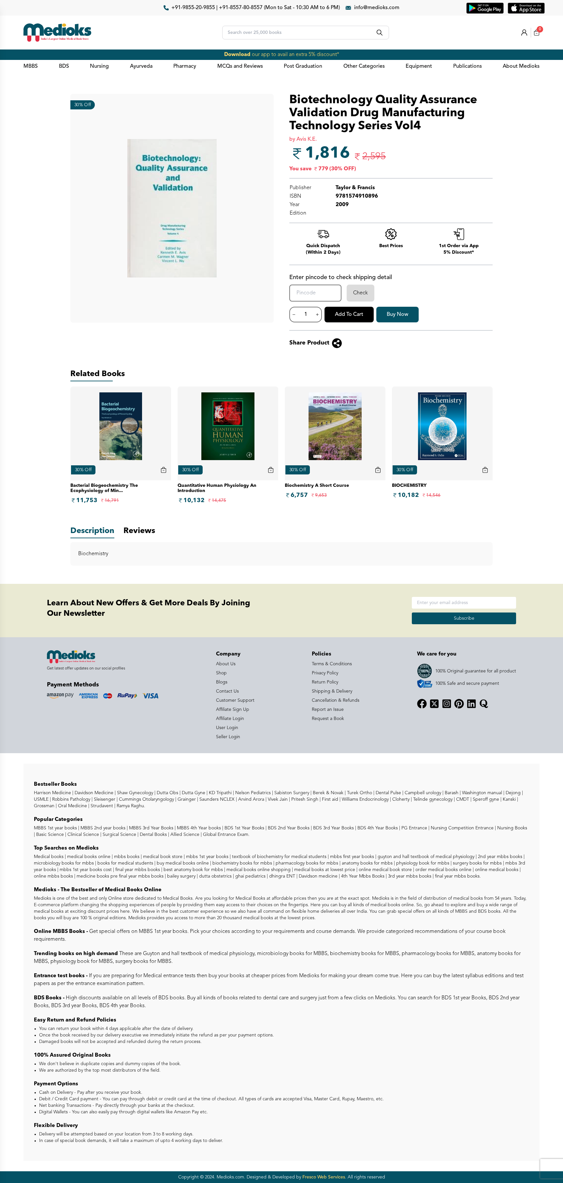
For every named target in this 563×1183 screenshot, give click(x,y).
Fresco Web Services (323, 1177)
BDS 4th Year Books (377, 828)
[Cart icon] (163, 470)
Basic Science (49, 834)
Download (237, 54)
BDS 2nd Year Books (288, 828)
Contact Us (227, 691)
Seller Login (228, 737)
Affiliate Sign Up (232, 709)
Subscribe (464, 618)
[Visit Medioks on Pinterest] (459, 704)
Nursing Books (511, 828)
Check (360, 293)
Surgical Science (118, 834)
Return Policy (325, 682)
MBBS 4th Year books (198, 828)
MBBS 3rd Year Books (150, 828)
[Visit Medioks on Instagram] (447, 704)
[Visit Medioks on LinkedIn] (471, 704)
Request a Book (328, 718)
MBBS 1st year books (56, 828)
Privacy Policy (325, 673)
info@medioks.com (376, 7)
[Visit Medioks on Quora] (484, 704)
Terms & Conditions (332, 664)
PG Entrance (413, 828)
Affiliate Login (230, 718)
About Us (226, 664)
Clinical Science (82, 834)
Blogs (221, 682)
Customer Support (235, 700)
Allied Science (184, 834)
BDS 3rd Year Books (333, 828)
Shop (221, 673)
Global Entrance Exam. (226, 834)
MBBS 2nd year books (102, 828)
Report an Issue (328, 709)
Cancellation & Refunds (335, 700)
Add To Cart (349, 314)
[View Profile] (524, 32)
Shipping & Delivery (332, 691)
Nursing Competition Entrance (461, 828)
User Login (227, 727)
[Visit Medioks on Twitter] (434, 704)
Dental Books (152, 834)
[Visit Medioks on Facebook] (422, 704)
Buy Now (397, 314)
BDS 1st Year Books (243, 828)
